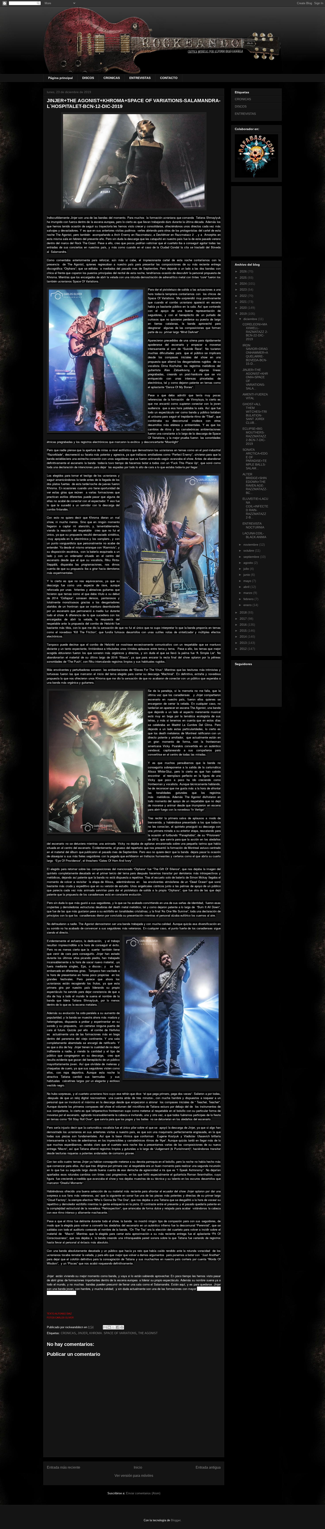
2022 (244, 295)
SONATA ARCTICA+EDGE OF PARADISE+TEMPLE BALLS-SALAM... (255, 459)
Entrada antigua (208, 1467)
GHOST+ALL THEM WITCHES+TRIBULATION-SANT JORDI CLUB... (255, 413)
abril (246, 587)
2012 (244, 648)
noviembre (251, 544)
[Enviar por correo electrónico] (105, 1327)
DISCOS (88, 78)
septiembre (251, 556)
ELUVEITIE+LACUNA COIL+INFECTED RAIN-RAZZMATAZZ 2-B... (255, 508)
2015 (244, 630)
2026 (244, 271)
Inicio (138, 1467)
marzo (248, 593)
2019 (244, 313)
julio (246, 568)
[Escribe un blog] (109, 1327)
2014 (244, 636)
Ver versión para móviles (134, 1475)
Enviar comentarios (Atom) (143, 1493)
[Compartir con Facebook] (117, 1327)
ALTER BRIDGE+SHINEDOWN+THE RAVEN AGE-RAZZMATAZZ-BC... (255, 483)
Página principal (60, 78)
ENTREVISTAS (140, 78)
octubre (249, 550)
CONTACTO (169, 78)
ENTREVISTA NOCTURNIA (253, 525)
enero (247, 605)
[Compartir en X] (113, 1327)
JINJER (83, 1333)
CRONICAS (111, 78)
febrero (248, 599)
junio (247, 574)
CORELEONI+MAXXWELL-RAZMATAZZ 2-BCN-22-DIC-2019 (255, 331)
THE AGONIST (148, 1333)
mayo (247, 581)
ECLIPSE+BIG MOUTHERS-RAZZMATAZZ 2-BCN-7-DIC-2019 (254, 436)
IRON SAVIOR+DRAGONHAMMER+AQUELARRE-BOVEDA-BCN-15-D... (255, 354)
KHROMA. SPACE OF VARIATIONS (112, 1333)
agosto (248, 562)
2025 (244, 277)
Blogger (175, 1520)
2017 (244, 618)
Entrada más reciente (63, 1467)
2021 (244, 301)
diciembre (250, 319)
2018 (244, 612)
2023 (244, 289)
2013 (244, 643)
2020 (244, 307)
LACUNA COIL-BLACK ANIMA (254, 535)
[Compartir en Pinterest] (122, 1327)
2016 (244, 624)
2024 (244, 283)
